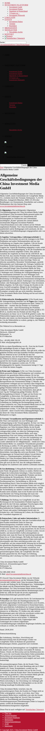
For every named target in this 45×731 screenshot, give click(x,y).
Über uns (8, 713)
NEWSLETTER (11, 30)
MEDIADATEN (11, 28)
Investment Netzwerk (17, 15)
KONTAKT (9, 34)
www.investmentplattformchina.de (12, 206)
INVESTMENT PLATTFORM (16, 5)
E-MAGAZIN (10, 17)
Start (1, 167)
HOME (7, 3)
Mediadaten (9, 720)
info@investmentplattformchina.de (18, 574)
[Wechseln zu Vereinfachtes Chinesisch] (15, 38)
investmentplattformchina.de (10, 580)
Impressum (9, 726)
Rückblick (13, 26)
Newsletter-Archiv (16, 32)
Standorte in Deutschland (18, 11)
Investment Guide (15, 7)
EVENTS (8, 19)
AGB (7, 724)
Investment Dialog (16, 9)
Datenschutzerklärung (13, 722)
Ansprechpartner (11, 716)
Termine (12, 24)
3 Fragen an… (14, 13)
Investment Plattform (12, 718)
